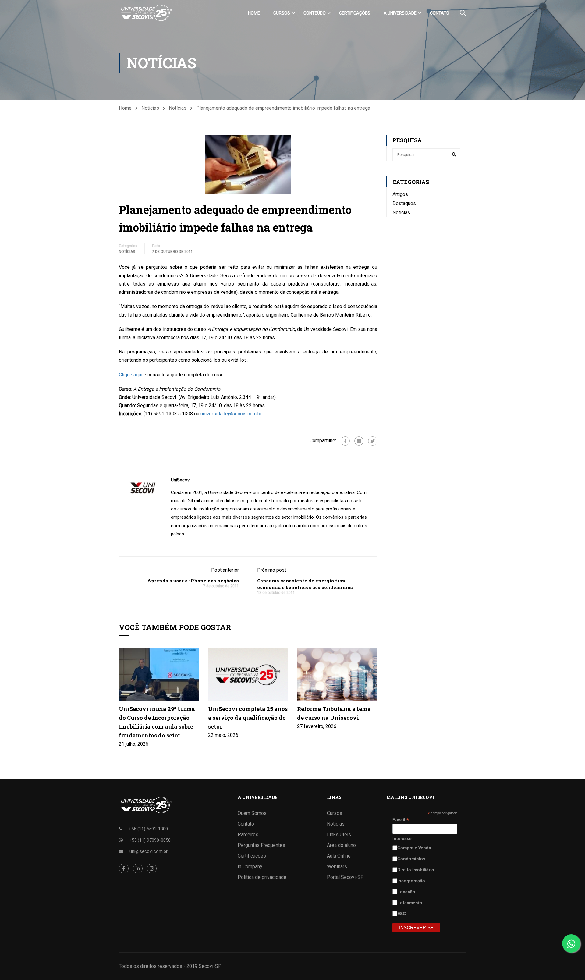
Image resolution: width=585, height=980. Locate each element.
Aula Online (339, 856)
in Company (250, 866)
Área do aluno (341, 845)
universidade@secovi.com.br (230, 414)
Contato (439, 13)
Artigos (400, 194)
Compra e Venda (414, 847)
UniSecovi (180, 480)
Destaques (404, 203)
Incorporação (411, 880)
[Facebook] (345, 441)
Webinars (337, 866)
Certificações (354, 13)
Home (254, 13)
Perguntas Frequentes (261, 845)
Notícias (150, 108)
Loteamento (410, 902)
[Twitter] (372, 441)
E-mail (400, 820)
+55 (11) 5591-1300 (148, 829)
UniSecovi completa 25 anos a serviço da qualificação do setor (248, 717)
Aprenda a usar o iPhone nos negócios (193, 580)
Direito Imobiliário (416, 869)
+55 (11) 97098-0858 (150, 840)
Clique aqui (131, 375)
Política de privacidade (262, 877)
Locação (407, 891)
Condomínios (412, 858)
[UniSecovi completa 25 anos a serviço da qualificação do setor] (248, 674)
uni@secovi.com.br (148, 851)
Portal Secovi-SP (345, 877)
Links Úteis (339, 834)
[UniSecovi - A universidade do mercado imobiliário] (146, 13)
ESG (402, 913)
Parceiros (248, 834)
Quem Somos (252, 813)
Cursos (281, 13)
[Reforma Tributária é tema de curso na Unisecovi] (337, 674)
